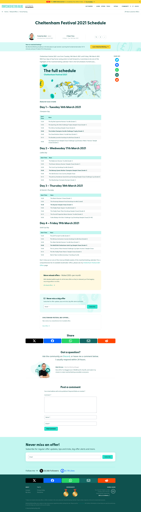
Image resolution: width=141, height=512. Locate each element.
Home (6, 12)
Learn (98, 6)
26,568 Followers (51, 470)
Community (125, 6)
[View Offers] (70, 321)
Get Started (89, 6)
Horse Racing (23, 12)
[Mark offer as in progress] (100, 37)
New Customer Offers (132, 12)
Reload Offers (14, 12)
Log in (137, 6)
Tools (108, 6)
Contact (28, 490)
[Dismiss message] (140, 1)
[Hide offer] (96, 37)
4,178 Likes (70, 470)
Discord (66, 356)
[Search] (130, 6)
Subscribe (92, 306)
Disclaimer (40, 492)
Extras (116, 6)
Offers (103, 6)
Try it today (89, 2)
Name (48, 417)
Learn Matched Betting (99, 47)
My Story (28, 492)
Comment (47, 395)
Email (48, 423)
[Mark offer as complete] (105, 37)
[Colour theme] (133, 6)
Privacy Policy (41, 490)
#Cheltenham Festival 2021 (45, 38)
